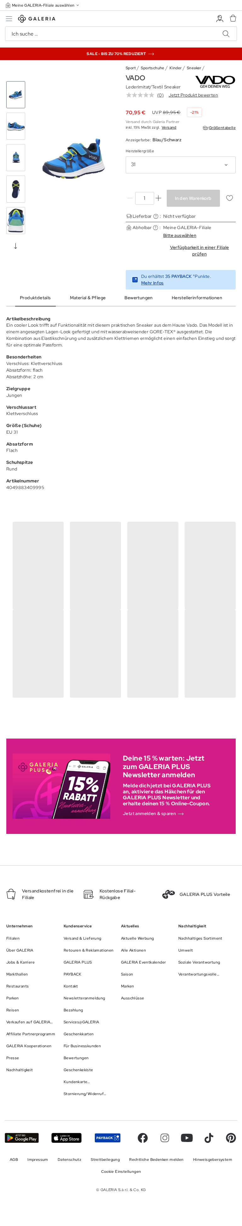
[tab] (74, 159)
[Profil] (220, 18)
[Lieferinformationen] (156, 216)
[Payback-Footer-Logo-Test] (107, 1138)
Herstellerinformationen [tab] (197, 298)
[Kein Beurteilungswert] (141, 95)
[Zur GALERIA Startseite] (36, 20)
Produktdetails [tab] (35, 298)
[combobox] (181, 164)
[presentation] (16, 246)
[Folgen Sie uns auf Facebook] (142, 1138)
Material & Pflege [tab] (88, 298)
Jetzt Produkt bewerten (193, 95)
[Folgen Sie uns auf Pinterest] (231, 1138)
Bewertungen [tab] (138, 298)
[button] (43, 5)
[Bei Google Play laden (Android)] (22, 1138)
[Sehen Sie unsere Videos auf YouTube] (187, 1138)
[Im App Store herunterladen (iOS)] (66, 1138)
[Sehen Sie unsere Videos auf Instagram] (164, 1138)
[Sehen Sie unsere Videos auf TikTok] (209, 1138)
